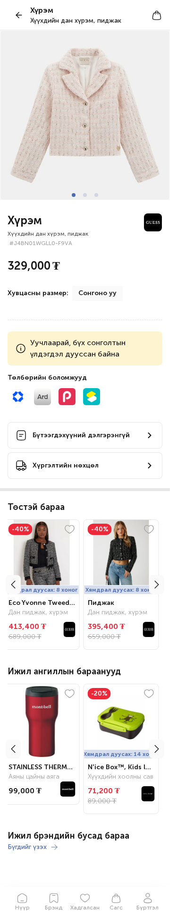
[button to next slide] (156, 584)
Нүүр (22, 907)
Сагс (116, 907)
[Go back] (19, 15)
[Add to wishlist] (73, 529)
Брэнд (53, 907)
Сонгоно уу (97, 293)
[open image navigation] (85, 115)
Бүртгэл (147, 907)
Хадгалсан (85, 907)
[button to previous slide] (13, 584)
